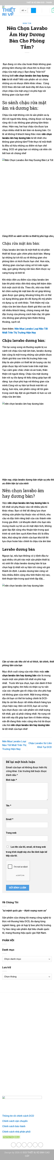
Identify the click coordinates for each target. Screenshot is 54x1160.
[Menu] (38, 10)
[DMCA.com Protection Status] (11, 1136)
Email (9, 819)
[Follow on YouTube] (40, 1144)
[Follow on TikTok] (24, 1144)
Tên (8, 805)
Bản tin (27, 23)
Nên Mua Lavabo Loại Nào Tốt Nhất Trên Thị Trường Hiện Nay (14, 745)
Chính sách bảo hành (13, 1126)
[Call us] (35, 1144)
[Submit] (33, 10)
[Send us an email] (29, 1144)
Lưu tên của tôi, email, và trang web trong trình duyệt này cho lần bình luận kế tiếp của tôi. (26, 851)
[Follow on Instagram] (18, 1144)
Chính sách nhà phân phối (16, 1131)
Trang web (11, 833)
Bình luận (11, 780)
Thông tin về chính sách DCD (18, 1115)
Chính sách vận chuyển (15, 1121)
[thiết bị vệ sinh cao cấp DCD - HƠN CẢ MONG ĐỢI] (8, 10)
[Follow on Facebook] (13, 1144)
